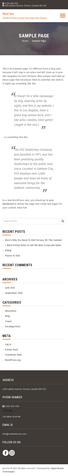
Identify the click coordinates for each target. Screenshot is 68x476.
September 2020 (14, 293)
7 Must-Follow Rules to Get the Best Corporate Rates (33, 245)
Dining (8, 250)
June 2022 (10, 287)
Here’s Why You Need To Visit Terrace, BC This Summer (33, 240)
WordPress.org (13, 360)
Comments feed (13, 354)
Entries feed (11, 349)
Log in (8, 344)
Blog (7, 316)
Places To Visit (12, 255)
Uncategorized (12, 326)
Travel (8, 321)
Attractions (10, 311)
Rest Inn (8, 14)
